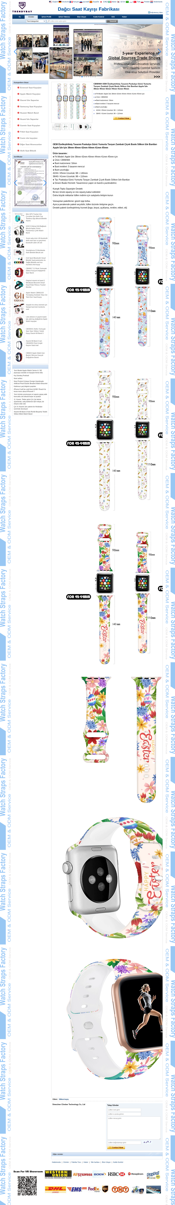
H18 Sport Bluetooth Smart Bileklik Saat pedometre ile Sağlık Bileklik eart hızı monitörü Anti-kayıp (36, 261)
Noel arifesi (18, 378)
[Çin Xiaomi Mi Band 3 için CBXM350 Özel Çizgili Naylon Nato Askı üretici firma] (19, 345)
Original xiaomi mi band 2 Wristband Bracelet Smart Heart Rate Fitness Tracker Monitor (36, 284)
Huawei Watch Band (29, 113)
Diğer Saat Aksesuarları (31, 144)
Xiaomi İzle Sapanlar (29, 100)
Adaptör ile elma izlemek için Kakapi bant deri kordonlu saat (36, 307)
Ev (20, 17)
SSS (113, 17)
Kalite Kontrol (98, 17)
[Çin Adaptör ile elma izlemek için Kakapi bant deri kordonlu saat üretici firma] (19, 309)
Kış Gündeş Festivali (21, 376)
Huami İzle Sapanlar (29, 119)
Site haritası (95, 1162)
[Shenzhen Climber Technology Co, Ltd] (22, 7)
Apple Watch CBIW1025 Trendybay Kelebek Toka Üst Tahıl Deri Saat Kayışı (36, 295)
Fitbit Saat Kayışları (29, 132)
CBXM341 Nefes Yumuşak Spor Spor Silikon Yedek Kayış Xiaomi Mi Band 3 (36, 331)
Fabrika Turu (76, 1162)
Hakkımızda (56, 1162)
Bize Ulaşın (81, 17)
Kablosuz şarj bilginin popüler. (25, 386)
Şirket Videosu (64, 17)
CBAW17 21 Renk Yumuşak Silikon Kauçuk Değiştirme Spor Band (36, 271)
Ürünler (31, 17)
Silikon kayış (64, 1099)
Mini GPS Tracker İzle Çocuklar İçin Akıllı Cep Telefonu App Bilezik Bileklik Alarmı (36, 217)
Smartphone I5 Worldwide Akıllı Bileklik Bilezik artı (35, 251)
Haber (124, 17)
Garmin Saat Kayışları (30, 125)
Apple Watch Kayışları (30, 94)
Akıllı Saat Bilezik (28, 151)
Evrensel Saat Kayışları (30, 88)
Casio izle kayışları (28, 138)
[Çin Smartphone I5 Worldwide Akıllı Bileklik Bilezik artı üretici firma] (19, 252)
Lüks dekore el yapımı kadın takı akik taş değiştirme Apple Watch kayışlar (36, 319)
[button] (79, 76)
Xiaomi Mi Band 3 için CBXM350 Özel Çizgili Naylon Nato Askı (34, 343)
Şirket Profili (46, 17)
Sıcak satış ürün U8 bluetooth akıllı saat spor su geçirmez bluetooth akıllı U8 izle (37, 240)
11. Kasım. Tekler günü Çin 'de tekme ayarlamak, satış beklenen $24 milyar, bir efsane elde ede (29, 401)
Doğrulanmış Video (156, 12)
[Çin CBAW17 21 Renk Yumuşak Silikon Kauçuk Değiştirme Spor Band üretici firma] (19, 272)
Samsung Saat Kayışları (31, 106)
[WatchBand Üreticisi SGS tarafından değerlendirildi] (87, 79)
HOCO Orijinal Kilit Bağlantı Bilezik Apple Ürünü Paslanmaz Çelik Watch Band (36, 229)
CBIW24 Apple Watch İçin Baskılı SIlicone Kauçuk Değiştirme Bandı (35, 355)
